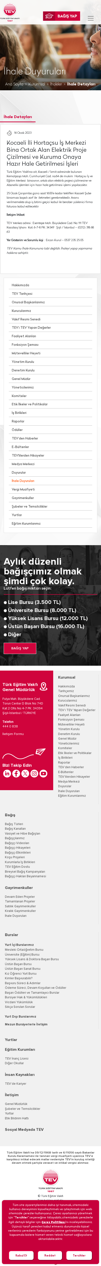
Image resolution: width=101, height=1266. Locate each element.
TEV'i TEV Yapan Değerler (76, 710)
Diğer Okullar (14, 1063)
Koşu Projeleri (15, 857)
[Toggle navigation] (90, 18)
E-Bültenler (20, 447)
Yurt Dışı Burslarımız (20, 1016)
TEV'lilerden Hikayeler (28, 455)
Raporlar (18, 421)
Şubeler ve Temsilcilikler (29, 506)
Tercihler (79, 1255)
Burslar (11, 935)
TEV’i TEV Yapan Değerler (31, 327)
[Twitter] (25, 773)
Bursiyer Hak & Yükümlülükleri (26, 997)
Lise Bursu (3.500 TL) (34, 602)
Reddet (50, 1255)
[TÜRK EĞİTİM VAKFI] (10, 12)
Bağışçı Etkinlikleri (18, 852)
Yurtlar (17, 515)
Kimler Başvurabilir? (18, 978)
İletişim (12, 1095)
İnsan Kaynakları (20, 1075)
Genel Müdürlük (16, 1104)
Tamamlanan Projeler (20, 901)
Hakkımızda (20, 285)
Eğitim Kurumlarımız (26, 523)
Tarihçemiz (66, 691)
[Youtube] (43, 773)
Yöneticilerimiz (23, 387)
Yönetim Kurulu (23, 362)
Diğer (14, 634)
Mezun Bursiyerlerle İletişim (26, 1024)
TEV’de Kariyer (15, 1083)
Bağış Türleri (14, 824)
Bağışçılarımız (15, 838)
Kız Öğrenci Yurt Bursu (21, 973)
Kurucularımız (21, 311)
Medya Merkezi (23, 464)
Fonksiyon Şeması (25, 345)
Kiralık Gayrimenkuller (20, 911)
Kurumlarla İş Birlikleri (20, 862)
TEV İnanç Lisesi (16, 1058)
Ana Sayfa (14, 84)
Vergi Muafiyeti (23, 489)
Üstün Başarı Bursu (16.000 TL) (46, 626)
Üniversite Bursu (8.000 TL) (42, 610)
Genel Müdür (21, 379)
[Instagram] (34, 773)
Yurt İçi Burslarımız (19, 945)
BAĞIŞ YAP (20, 648)
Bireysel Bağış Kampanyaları (25, 871)
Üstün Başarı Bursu (18, 964)
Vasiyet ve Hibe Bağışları (22, 833)
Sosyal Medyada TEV (24, 1130)
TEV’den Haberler (25, 438)
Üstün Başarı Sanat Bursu (22, 968)
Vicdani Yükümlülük (19, 1002)
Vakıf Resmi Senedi (26, 319)
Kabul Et (21, 1255)
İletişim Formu (13, 734)
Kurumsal (36, 84)
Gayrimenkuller (23, 498)
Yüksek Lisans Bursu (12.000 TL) (48, 618)
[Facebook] (16, 773)
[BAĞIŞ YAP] (61, 16)
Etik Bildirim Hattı (17, 1118)
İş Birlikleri (19, 413)
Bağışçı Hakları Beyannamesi (25, 876)
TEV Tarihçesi (22, 294)
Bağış (10, 815)
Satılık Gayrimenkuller (20, 906)
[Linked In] (7, 773)
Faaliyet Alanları (24, 336)
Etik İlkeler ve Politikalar (30, 404)
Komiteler (19, 396)
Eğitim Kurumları (20, 1050)
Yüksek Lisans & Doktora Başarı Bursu (32, 959)
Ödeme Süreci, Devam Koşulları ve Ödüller (35, 988)
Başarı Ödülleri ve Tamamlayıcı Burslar (32, 992)
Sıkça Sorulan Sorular (20, 1007)
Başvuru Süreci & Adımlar (22, 983)
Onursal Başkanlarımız (28, 302)
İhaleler (56, 84)
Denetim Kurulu (23, 370)
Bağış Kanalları (15, 828)
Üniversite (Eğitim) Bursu (22, 954)
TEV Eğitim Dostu (17, 866)
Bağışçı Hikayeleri (17, 847)
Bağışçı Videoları (17, 843)
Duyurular (19, 472)
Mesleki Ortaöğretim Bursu (24, 949)
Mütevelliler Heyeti (26, 353)
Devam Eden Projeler (20, 896)
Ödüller (17, 430)
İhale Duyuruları (23, 481)
